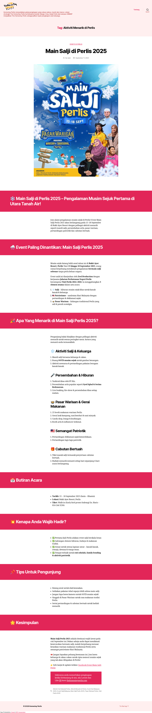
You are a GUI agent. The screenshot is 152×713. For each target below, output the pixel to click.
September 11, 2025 (82, 58)
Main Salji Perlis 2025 (77, 691)
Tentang (136, 10)
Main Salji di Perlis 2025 (76, 51)
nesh (69, 58)
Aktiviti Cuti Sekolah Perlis (61, 689)
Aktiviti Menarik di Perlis (78, 689)
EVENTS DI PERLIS (76, 44)
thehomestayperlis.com (77, 680)
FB (60, 680)
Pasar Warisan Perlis (91, 691)
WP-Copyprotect (20, 712)
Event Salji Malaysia (63, 691)
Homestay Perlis (35, 706)
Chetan (13, 712)
